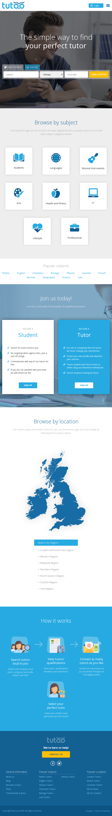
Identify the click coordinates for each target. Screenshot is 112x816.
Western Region (49, 556)
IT (93, 203)
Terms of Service (102, 811)
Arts (19, 203)
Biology (55, 273)
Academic (19, 167)
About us (10, 776)
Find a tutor (99, 74)
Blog (8, 780)
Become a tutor (13, 785)
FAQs (8, 789)
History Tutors (68, 776)
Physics (71, 273)
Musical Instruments (93, 168)
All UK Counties (94, 793)
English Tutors (45, 780)
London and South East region (57, 550)
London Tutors (94, 776)
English (21, 273)
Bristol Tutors (93, 780)
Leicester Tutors (94, 785)
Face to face (14, 67)
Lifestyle (37, 238)
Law (80, 277)
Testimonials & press (16, 793)
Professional (75, 237)
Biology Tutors (46, 793)
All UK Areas (92, 789)
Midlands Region (49, 563)
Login (96, 5)
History (66, 277)
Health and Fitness (56, 203)
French (102, 273)
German (30, 277)
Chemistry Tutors (47, 789)
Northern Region (49, 569)
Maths (5, 273)
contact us (56, 754)
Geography (49, 277)
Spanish (86, 273)
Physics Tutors (46, 785)
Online (34, 67)
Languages (56, 168)
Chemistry (37, 273)
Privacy (89, 811)
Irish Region (47, 588)
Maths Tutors (45, 776)
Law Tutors (44, 797)
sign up (28, 385)
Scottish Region (48, 582)
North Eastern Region (52, 575)
